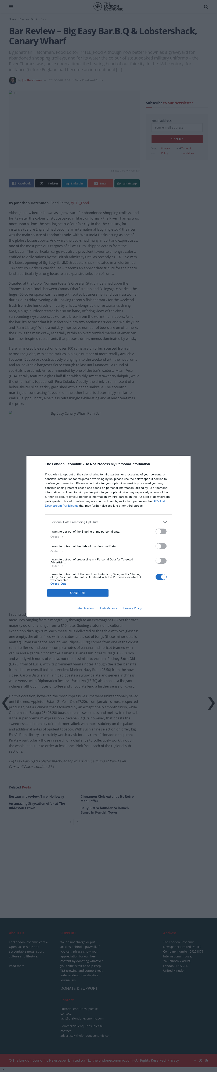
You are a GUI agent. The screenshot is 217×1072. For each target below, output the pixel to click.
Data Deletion (84, 608)
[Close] (182, 464)
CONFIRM (78, 592)
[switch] (161, 531)
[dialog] (108, 536)
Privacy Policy (132, 608)
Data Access (108, 608)
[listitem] (108, 522)
